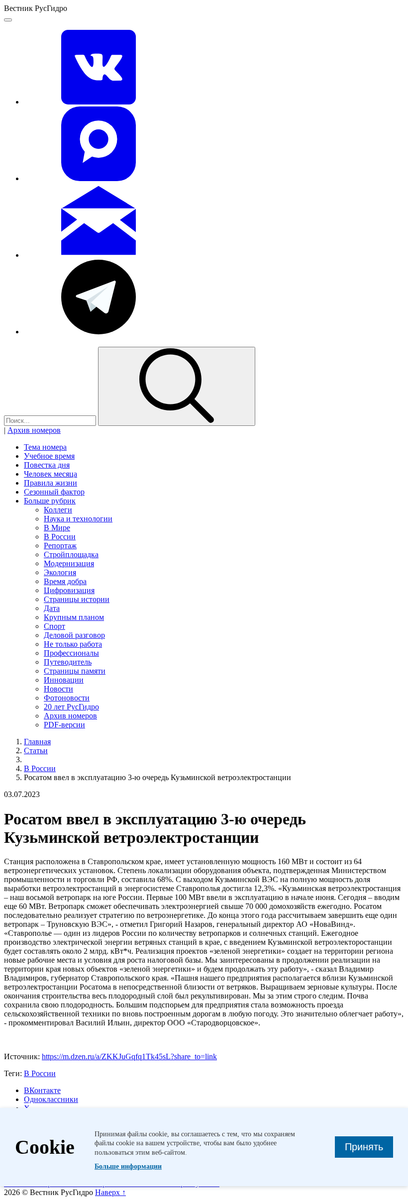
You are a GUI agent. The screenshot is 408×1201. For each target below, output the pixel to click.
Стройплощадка (71, 554)
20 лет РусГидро (71, 706)
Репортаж (60, 545)
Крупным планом (74, 617)
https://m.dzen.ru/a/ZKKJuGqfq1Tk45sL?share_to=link (129, 1056)
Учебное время (49, 456)
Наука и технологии (78, 518)
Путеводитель (68, 662)
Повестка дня (47, 465)
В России (60, 536)
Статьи (36, 750)
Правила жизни (50, 483)
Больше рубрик (50, 501)
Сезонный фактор (54, 492)
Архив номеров (34, 430)
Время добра (65, 581)
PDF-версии (64, 724)
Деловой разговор (74, 635)
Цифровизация (69, 590)
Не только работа (73, 644)
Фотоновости (67, 698)
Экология (60, 572)
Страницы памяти (74, 671)
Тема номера (45, 447)
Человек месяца (50, 474)
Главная (37, 741)
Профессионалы (71, 653)
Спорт (54, 626)
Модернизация (69, 563)
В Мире (57, 527)
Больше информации (128, 1166)
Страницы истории (76, 599)
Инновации (64, 680)
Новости (58, 689)
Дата (52, 608)
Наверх (110, 1192)
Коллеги (58, 509)
